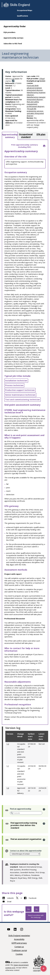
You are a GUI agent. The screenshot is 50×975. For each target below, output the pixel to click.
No (37, 909)
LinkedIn (10, 898)
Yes (28, 909)
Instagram (21, 929)
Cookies (19, 954)
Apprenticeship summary (10, 136)
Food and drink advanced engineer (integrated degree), (35, 87)
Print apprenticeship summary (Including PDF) (24, 146)
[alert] (44, 809)
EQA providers (9, 32)
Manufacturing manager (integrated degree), (36, 98)
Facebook (32, 898)
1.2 (8, 744)
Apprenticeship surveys (13, 38)
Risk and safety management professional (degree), (36, 104)
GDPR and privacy (19, 943)
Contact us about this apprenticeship (26, 851)
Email (9, 901)
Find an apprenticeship (20, 809)
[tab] (10, 136)
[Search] (12, 813)
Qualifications (22, 16)
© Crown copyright (37, 969)
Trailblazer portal (19, 950)
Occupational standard (26, 135)
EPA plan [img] (41, 134)
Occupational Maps (24, 10)
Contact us (19, 947)
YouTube (8, 929)
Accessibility (19, 939)
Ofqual (42, 78)
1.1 (8, 766)
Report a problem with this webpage (36, 916)
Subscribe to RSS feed (13, 43)
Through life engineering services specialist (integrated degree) (35, 112)
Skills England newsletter (19, 936)
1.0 (8, 788)
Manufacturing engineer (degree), (36, 93)
